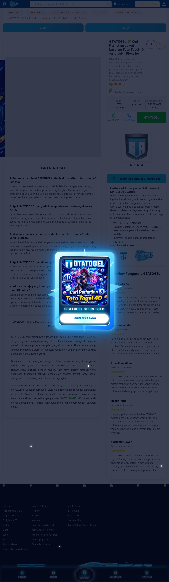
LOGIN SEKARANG (83, 317)
